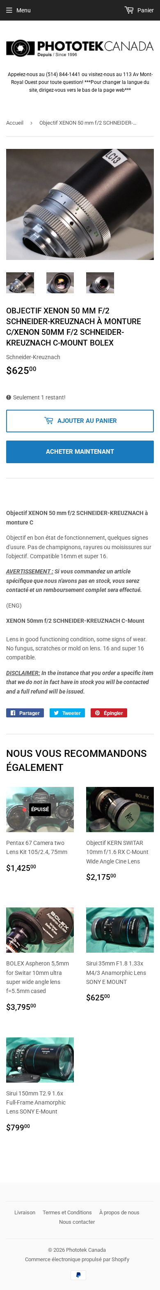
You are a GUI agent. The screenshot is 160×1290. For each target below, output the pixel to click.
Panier (145, 10)
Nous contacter (77, 1222)
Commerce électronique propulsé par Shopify (77, 1259)
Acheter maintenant (80, 451)
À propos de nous (119, 1212)
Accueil (14, 123)
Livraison (24, 1212)
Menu (23, 10)
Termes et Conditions (67, 1212)
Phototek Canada (86, 1250)
